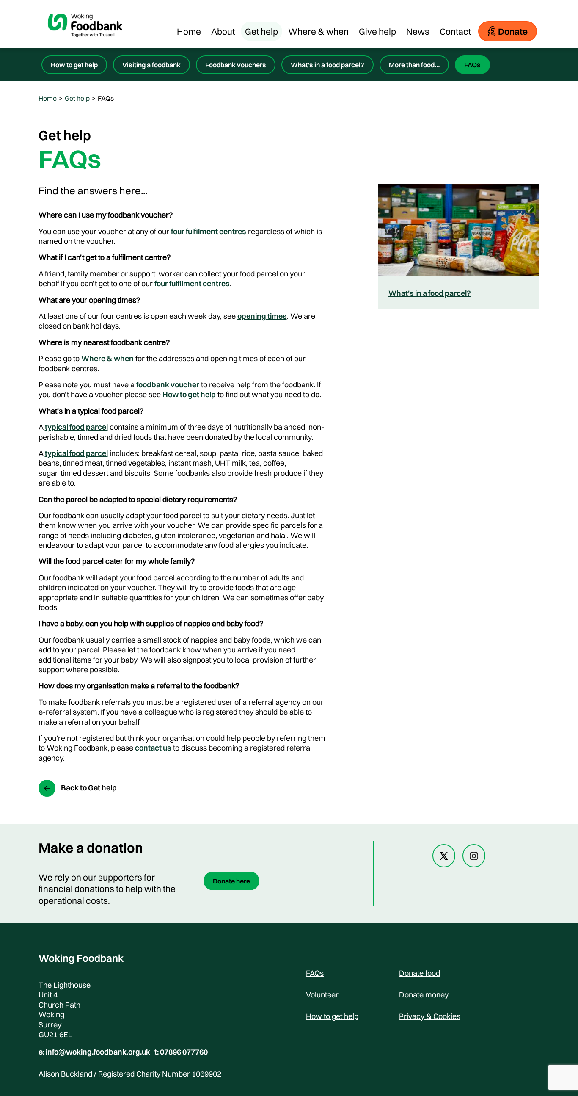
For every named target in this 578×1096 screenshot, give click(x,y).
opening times (262, 316)
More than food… (414, 65)
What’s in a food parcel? (327, 65)
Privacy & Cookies (429, 1016)
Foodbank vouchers (235, 65)
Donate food (419, 973)
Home (189, 31)
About (223, 31)
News (417, 31)
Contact (455, 31)
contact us (153, 748)
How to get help (74, 65)
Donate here (231, 881)
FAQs (472, 65)
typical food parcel (76, 427)
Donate (513, 31)
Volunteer (322, 994)
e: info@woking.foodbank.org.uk (94, 1052)
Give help (377, 31)
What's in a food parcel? (429, 293)
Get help (261, 31)
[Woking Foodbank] (85, 44)
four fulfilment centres (208, 231)
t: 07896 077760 (181, 1052)
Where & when (318, 31)
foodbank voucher (167, 384)
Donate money (424, 994)
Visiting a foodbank (151, 65)
